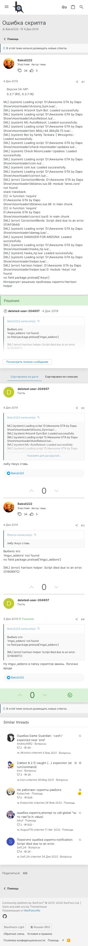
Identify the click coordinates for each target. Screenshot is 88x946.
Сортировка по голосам (61, 376)
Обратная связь (14, 933)
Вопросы (40, 743)
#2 (83, 408)
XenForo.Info (32, 910)
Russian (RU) (41, 927)
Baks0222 (12, 29)
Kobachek (23, 793)
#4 (83, 619)
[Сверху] (63, 940)
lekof (20, 820)
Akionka (25, 752)
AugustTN (26, 829)
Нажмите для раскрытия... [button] (44, 455)
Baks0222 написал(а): (21, 321)
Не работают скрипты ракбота (39, 790)
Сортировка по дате (24, 376)
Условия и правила (39, 933)
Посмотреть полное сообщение (27, 361)
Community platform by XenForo (40, 902)
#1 (83, 82)
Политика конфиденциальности (24, 940)
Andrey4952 (24, 743)
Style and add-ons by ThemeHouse (24, 906)
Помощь (37, 793)
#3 (83, 525)
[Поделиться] (77, 82)
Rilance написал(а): (19, 535)
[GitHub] (4, 916)
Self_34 (21, 847)
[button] (6, 7)
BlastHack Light (14, 927)
